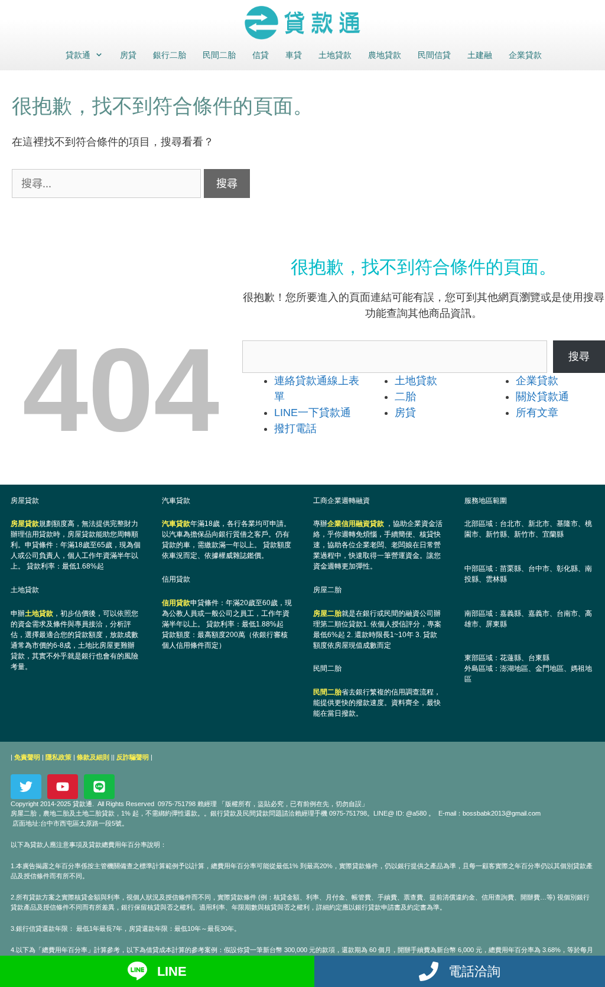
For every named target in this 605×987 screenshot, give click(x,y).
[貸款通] (302, 23)
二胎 (405, 396)
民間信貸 (434, 55)
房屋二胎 (327, 613)
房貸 (128, 55)
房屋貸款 (25, 524)
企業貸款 (525, 55)
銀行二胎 (169, 55)
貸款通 (78, 55)
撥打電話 (295, 428)
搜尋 (579, 356)
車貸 (293, 55)
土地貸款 (335, 55)
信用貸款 (176, 603)
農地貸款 (384, 55)
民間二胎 (219, 55)
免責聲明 (27, 757)
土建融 (479, 55)
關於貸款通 (542, 396)
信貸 (260, 55)
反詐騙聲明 (132, 757)
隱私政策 (58, 757)
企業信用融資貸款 (355, 524)
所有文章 (537, 412)
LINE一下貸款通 (312, 412)
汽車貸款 (176, 524)
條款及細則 (93, 757)
